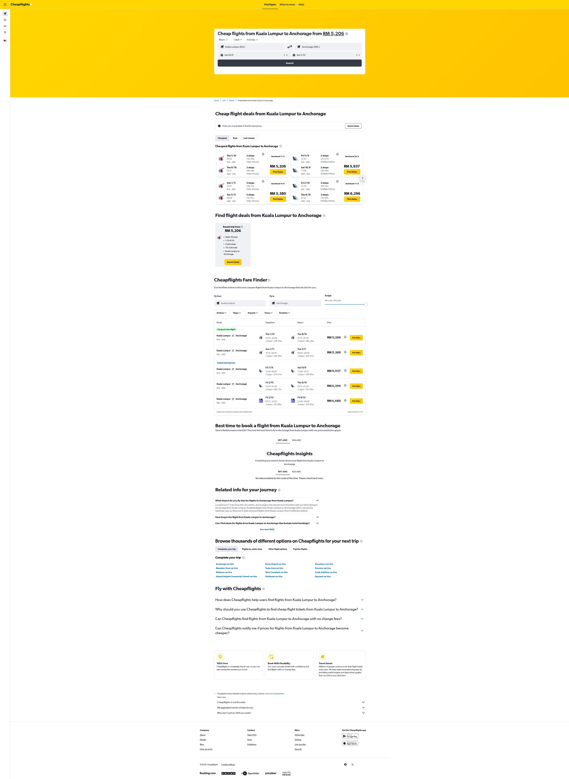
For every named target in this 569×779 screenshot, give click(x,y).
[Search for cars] (5, 26)
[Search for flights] (5, 14)
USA (224, 100)
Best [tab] (235, 138)
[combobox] (223, 39)
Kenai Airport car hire (275, 564)
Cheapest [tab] (222, 138)
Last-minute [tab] (249, 138)
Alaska (231, 100)
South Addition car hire (326, 572)
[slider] (366, 304)
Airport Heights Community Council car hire (236, 576)
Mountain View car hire (227, 568)
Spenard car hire (323, 576)
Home (216, 100)
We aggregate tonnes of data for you (235, 707)
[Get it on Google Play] (350, 736)
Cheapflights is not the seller (231, 702)
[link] (233, 262)
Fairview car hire (323, 568)
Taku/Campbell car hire (276, 572)
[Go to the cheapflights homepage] (22, 4)
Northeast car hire (273, 576)
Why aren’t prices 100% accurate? (234, 713)
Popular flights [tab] (300, 549)
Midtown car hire (224, 572)
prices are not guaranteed (274, 694)
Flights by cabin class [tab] (252, 549)
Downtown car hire (324, 564)
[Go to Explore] (5, 32)
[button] (5, 4)
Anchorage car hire (225, 564)
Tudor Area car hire (274, 568)
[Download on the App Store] (350, 743)
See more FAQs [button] (267, 529)
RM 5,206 (333, 33)
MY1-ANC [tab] (282, 440)
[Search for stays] (5, 20)
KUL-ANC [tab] (296, 440)
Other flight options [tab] (277, 549)
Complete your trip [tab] (227, 549)
